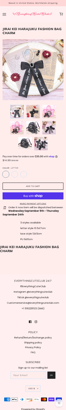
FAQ (33, 352)
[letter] (6, 174)
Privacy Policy (33, 347)
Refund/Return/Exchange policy (33, 337)
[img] (30, 322)
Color (6, 168)
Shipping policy (33, 342)
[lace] (15, 174)
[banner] (32, 14)
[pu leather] (24, 174)
